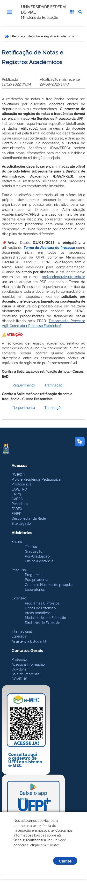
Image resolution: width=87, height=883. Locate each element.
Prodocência (21, 484)
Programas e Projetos (42, 603)
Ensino (17, 541)
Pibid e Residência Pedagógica (36, 479)
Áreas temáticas (38, 612)
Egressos (19, 636)
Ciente (65, 860)
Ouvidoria (19, 669)
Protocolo (19, 659)
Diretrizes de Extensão (42, 622)
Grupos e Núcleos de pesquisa (49, 584)
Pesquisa (19, 569)
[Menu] (9, 12)
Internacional (22, 631)
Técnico (31, 546)
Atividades (22, 532)
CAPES (17, 498)
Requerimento (24, 385)
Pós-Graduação (37, 556)
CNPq (16, 493)
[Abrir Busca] (80, 12)
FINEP (16, 513)
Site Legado (21, 523)
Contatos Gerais (27, 650)
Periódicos (20, 503)
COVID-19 (19, 678)
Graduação (33, 551)
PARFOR (18, 474)
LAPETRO (19, 489)
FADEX (17, 508)
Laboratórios (35, 589)
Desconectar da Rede (29, 518)
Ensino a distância (39, 560)
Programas (33, 574)
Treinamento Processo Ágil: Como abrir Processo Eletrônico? (43, 323)
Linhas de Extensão (40, 607)
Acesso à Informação (28, 664)
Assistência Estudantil (29, 641)
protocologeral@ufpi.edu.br (63, 276)
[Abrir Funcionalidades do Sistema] (71, 12)
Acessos (19, 465)
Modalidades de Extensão (45, 617)
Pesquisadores (36, 579)
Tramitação (53, 385)
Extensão (19, 598)
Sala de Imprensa (25, 673)
